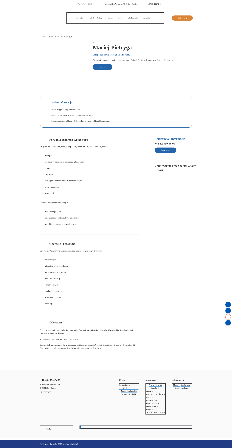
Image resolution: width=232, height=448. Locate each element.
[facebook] (80, 427)
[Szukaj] (56, 429)
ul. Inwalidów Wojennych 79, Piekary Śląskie (121, 4)
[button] (153, 18)
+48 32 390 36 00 (155, 4)
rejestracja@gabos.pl (47, 392)
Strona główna (47, 36)
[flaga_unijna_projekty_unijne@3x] (188, 2)
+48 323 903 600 (50, 379)
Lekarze (56, 36)
